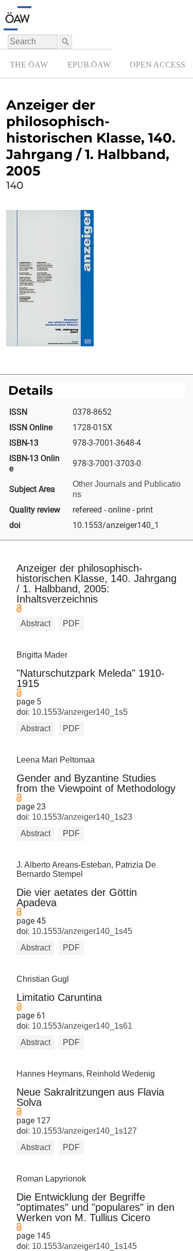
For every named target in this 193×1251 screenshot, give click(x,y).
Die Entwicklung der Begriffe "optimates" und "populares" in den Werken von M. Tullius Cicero (95, 1207)
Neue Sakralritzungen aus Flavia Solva (90, 1097)
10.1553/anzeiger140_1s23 (81, 817)
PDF (71, 623)
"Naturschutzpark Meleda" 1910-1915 (90, 678)
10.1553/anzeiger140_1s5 (79, 712)
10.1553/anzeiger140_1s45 (81, 931)
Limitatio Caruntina (59, 997)
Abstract (35, 623)
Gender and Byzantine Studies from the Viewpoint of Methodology (96, 783)
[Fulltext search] (65, 41)
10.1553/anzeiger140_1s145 (83, 1246)
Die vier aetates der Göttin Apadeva (76, 897)
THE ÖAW (29, 64)
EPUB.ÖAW (89, 64)
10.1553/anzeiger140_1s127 (83, 1130)
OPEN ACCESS (157, 64)
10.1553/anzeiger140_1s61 (81, 1025)
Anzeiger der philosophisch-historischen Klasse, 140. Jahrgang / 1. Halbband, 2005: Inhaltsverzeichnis (96, 583)
